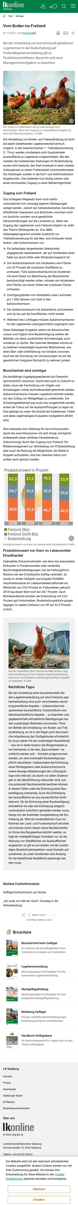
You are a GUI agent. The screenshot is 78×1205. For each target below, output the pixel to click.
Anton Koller (29, 33)
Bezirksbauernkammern (16, 1108)
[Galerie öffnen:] (39, 98)
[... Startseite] (13, 6)
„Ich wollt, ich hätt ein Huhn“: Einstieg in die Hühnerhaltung (30, 903)
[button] (73, 5)
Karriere (7, 1076)
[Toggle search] (64, 6)
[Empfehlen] (65, 33)
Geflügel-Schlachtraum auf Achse (24, 892)
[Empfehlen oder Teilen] (73, 33)
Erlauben (39, 1199)
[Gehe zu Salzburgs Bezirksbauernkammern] (43, 6)
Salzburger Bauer (12, 1095)
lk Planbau (9, 1102)
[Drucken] (58, 33)
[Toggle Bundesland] (54, 6)
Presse (7, 1082)
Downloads (9, 1089)
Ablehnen (39, 1189)
